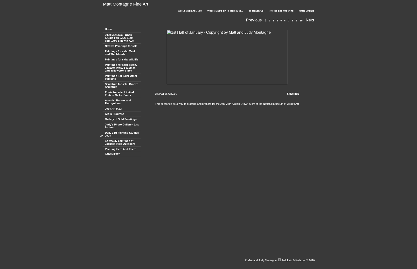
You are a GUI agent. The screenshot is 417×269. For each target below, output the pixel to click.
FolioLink (287, 260)
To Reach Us (256, 10)
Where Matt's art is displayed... (225, 10)
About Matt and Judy (190, 10)
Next (310, 20)
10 (301, 20)
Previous (254, 20)
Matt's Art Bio (306, 10)
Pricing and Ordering (281, 10)
